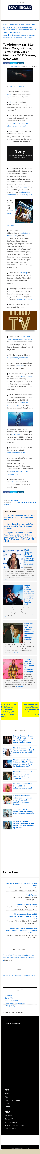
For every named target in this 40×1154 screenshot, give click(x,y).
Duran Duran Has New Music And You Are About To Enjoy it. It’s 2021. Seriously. (18, 526)
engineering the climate (16, 453)
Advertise (8, 995)
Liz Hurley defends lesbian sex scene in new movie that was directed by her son (23, 824)
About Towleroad (11, 1000)
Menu (21, 2)
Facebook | (18, 975)
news (9, 97)
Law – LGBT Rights (12, 1100)
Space (16, 500)
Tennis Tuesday (31, 895)
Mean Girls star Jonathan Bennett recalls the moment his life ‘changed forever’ (29, 631)
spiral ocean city (17, 434)
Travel (7, 1094)
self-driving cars (26, 195)
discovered (19, 366)
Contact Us (9, 998)
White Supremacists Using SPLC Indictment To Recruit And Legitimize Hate (23, 916)
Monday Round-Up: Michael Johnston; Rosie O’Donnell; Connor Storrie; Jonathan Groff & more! (21, 930)
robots (21, 192)
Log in (27, 1149)
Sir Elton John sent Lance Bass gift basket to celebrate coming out (29, 665)
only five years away (24, 299)
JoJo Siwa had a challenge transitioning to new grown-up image (23, 811)
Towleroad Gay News (20, 7)
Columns (8, 1104)
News (11, 500)
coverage (23, 187)
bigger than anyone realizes (17, 358)
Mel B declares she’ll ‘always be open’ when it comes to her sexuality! (29, 557)
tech (8, 94)
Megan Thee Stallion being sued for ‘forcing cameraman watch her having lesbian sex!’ (29, 595)
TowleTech (8, 504)
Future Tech (22, 502)
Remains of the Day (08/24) (27, 904)
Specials (8, 1107)
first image (24, 273)
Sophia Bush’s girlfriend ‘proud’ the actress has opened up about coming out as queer (23, 739)
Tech (34, 502)
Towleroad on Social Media (15, 1003)
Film (6, 1097)
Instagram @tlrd (29, 975)
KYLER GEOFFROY (17, 86)
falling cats (15, 482)
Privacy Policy (10, 1006)
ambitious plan (27, 376)
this (11, 102)
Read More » (17, 652)
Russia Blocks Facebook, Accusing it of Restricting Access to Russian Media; (19, 517)
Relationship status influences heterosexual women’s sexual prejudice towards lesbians (23, 800)
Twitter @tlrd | (8, 975)
